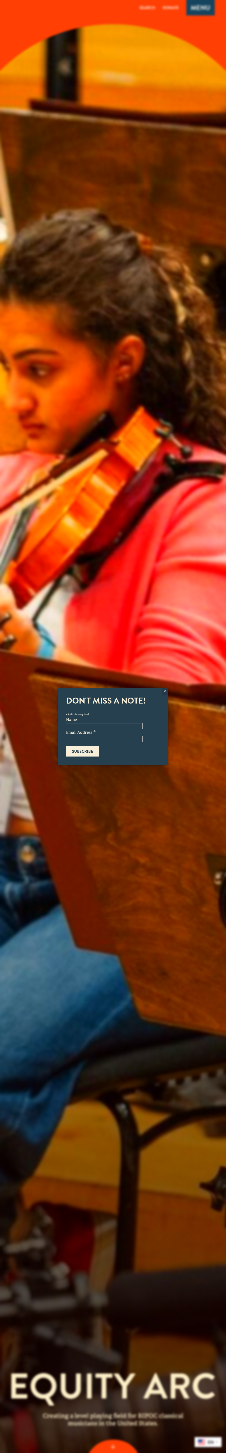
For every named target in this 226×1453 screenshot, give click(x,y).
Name (71, 719)
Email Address (81, 732)
